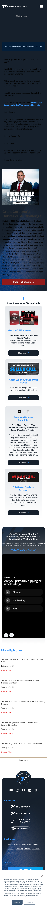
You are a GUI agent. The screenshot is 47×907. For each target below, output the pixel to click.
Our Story (27, 849)
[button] (41, 6)
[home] (14, 6)
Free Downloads (33, 844)
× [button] (41, 875)
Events (10, 844)
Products (17, 844)
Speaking (19, 849)
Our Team (36, 849)
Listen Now (7, 670)
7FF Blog (11, 849)
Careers (10, 853)
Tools (24, 844)
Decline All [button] (29, 902)
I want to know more (23, 282)
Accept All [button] (17, 902)
